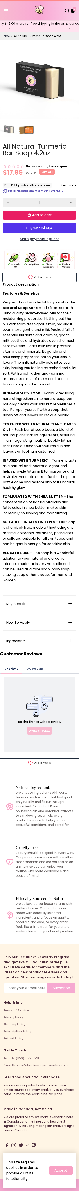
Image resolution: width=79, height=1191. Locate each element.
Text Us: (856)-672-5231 (21, 1058)
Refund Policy (13, 1038)
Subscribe (61, 987)
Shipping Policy (14, 1024)
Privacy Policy (14, 1017)
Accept (60, 1170)
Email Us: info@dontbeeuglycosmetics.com (36, 1065)
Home (6, 36)
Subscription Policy (17, 1031)
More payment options (39, 238)
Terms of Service (16, 1010)
